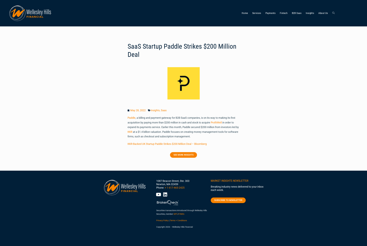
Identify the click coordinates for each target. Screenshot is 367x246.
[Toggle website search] (333, 13)
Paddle (131, 117)
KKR (130, 131)
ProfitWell (216, 122)
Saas (164, 110)
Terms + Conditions (178, 220)
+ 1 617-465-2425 (175, 187)
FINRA (181, 214)
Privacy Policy (162, 220)
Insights (155, 110)
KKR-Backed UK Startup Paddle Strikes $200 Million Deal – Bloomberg (167, 143)
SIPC (175, 214)
